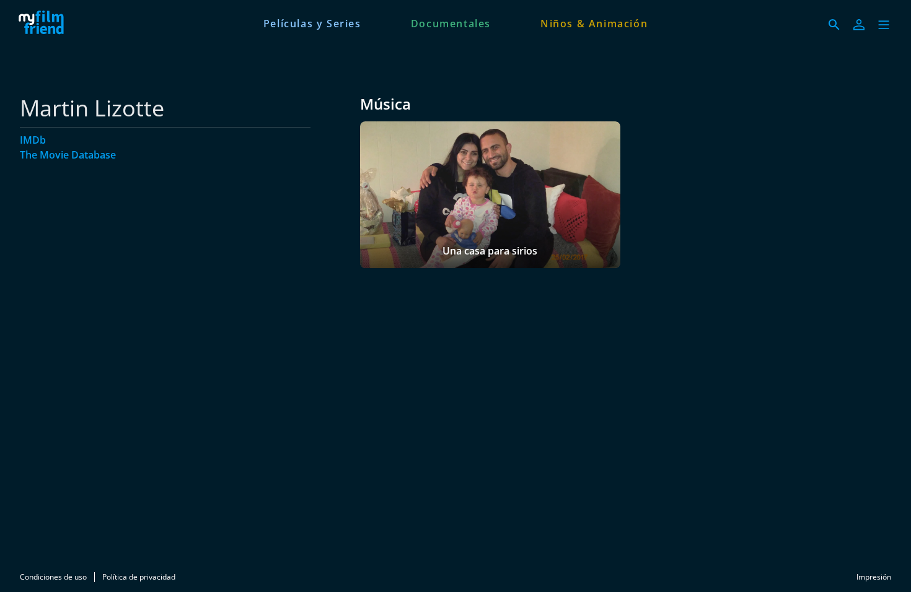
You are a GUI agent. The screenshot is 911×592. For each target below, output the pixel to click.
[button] (883, 24)
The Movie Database (68, 155)
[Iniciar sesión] (859, 24)
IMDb (33, 140)
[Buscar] (834, 24)
